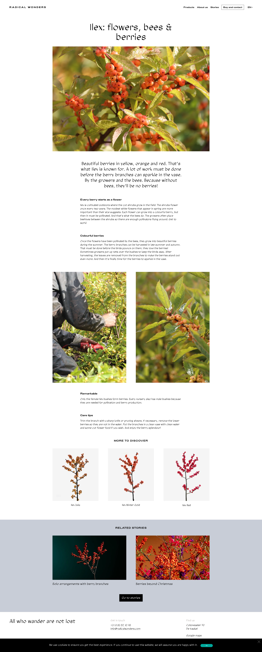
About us (202, 7)
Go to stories (131, 598)
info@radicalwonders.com (125, 628)
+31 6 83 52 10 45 (121, 625)
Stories (214, 7)
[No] (259, 641)
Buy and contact (232, 7)
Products (189, 7)
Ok (207, 645)
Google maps (194, 635)
